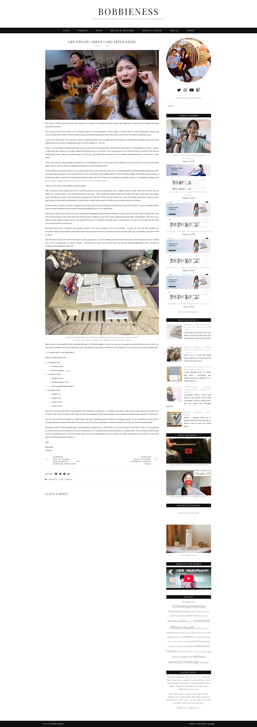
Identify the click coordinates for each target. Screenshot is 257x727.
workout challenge (184, 662)
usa (178, 657)
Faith (66, 30)
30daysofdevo (175, 611)
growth (53, 479)
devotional (173, 621)
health (189, 628)
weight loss (186, 656)
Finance (83, 30)
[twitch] (198, 90)
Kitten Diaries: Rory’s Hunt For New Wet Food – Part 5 (197, 350)
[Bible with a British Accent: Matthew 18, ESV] (188, 482)
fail (169, 628)
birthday (206, 612)
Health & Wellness (122, 30)
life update (66, 479)
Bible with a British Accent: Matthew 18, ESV (188, 497)
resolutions (188, 646)
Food (99, 30)
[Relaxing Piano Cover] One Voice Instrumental (189, 465)
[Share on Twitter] (60, 474)
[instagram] (185, 90)
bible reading (197, 611)
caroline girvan (192, 615)
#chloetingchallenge (188, 606)
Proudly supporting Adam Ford (188, 98)
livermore (178, 637)
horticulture (172, 632)
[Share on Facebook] (56, 474)
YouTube (204, 662)
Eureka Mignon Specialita (188, 513)
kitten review (203, 633)
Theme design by (201, 724)
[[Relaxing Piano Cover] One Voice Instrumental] (188, 451)
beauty (187, 611)
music (175, 641)
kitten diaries (191, 633)
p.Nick (185, 641)
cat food (203, 616)
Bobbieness (128, 11)
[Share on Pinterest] (64, 474)
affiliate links (195, 677)
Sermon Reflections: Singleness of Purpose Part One (66, 460)
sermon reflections (194, 652)
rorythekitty (181, 652)
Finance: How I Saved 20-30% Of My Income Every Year (197, 327)
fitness (177, 627)
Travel (174, 30)
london (187, 636)
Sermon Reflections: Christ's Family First (141, 460)
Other (190, 30)
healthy (198, 628)
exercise (202, 620)
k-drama (182, 632)
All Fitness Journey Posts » (188, 312)
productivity (195, 641)
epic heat (190, 621)
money (169, 641)
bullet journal (177, 615)
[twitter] (179, 90)
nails (180, 641)
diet (183, 621)
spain (205, 651)
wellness (199, 656)
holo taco (205, 628)
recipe (178, 646)
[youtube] (191, 90)
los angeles (197, 637)
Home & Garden (152, 30)
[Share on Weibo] (69, 474)
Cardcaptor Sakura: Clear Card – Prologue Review (197, 389)
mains (207, 637)
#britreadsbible (188, 602)
